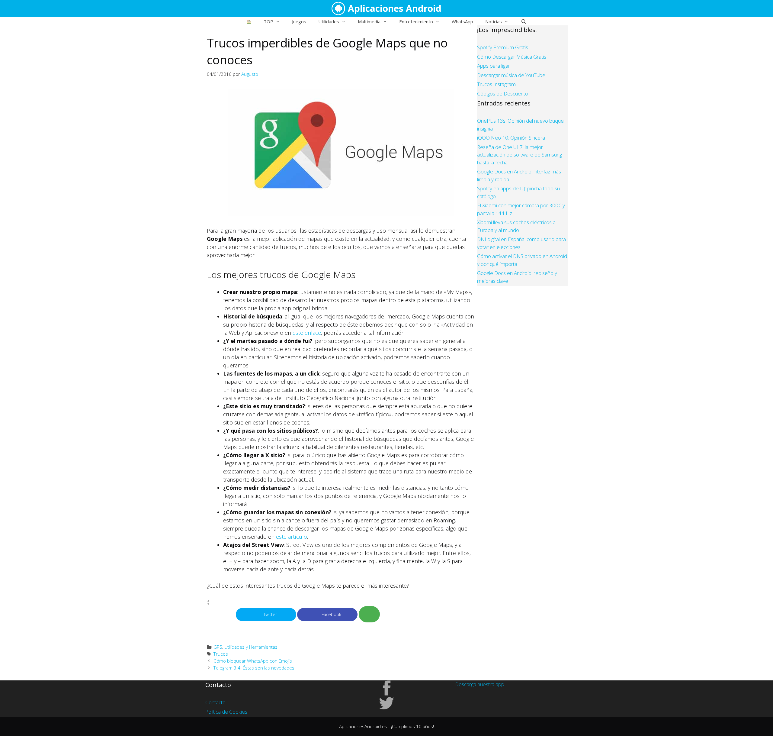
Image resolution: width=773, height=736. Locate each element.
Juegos (299, 21)
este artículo (291, 536)
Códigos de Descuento (502, 93)
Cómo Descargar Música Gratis (511, 56)
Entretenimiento (416, 21)
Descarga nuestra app (479, 684)
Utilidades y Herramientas (250, 647)
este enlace (307, 332)
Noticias (493, 21)
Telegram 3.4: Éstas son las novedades (253, 668)
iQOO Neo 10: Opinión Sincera (511, 137)
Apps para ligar (493, 65)
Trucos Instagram (496, 84)
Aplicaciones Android (394, 8)
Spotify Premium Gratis (502, 47)
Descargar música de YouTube (511, 75)
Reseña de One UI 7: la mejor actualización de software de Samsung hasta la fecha (519, 155)
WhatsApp (462, 21)
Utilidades (328, 21)
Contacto (215, 702)
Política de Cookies (226, 711)
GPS (217, 647)
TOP (268, 21)
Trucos (220, 654)
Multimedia (369, 21)
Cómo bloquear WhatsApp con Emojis (252, 661)
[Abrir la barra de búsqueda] (523, 21)
